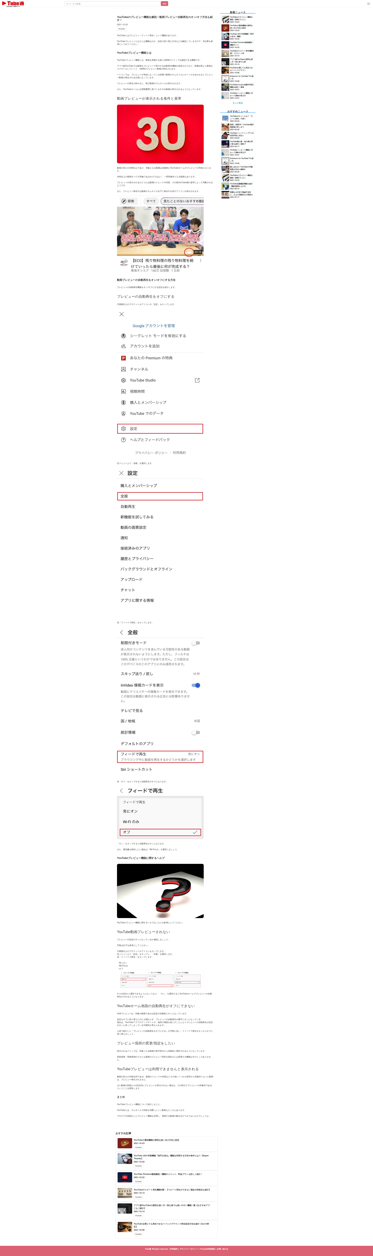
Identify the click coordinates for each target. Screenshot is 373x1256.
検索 (164, 3)
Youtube (121, 28)
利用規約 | (174, 1248)
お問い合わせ (222, 1248)
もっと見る (238, 102)
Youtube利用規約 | (208, 1248)
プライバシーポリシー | (189, 1248)
